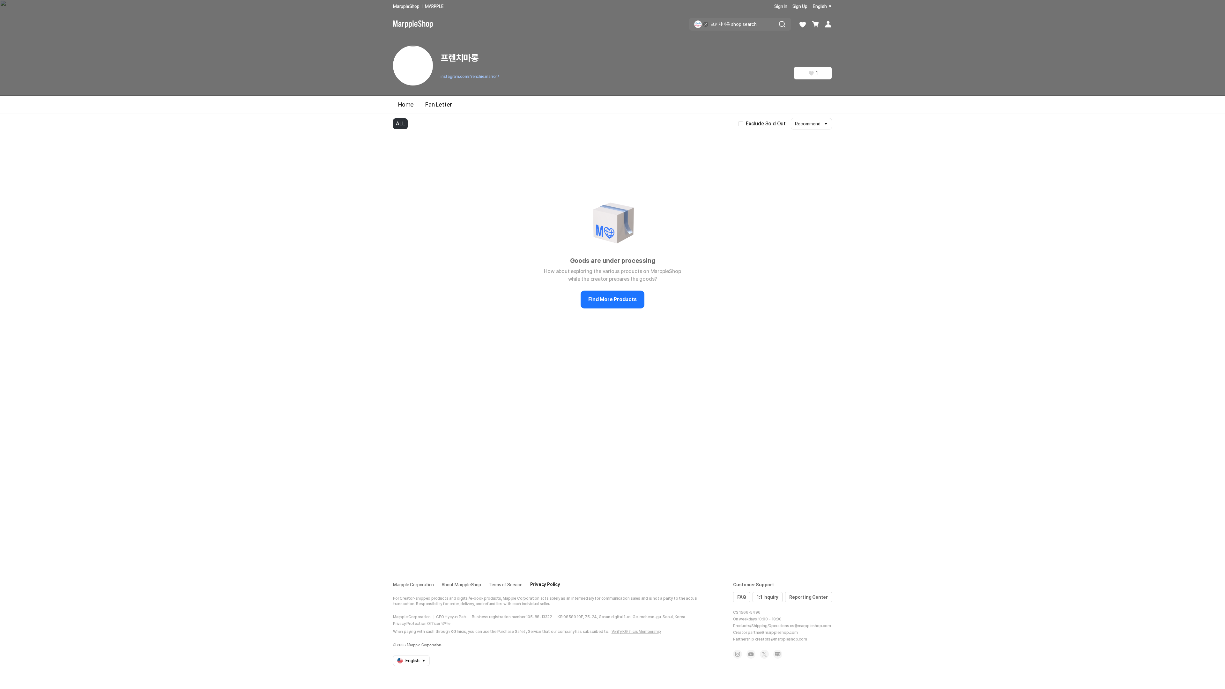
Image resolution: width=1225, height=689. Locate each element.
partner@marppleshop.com (773, 632)
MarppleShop (406, 6)
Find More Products (612, 299)
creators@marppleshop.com (781, 639)
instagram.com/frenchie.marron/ (470, 76)
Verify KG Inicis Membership (636, 631)
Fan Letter (438, 104)
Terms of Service (506, 584)
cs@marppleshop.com (810, 626)
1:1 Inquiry (767, 597)
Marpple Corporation (413, 584)
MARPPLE (434, 6)
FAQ (741, 597)
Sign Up (799, 6)
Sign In (780, 6)
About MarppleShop (461, 584)
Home (406, 104)
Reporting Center (808, 597)
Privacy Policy (545, 584)
